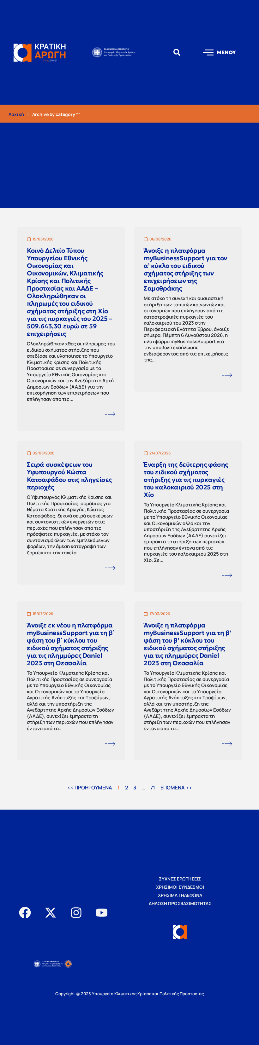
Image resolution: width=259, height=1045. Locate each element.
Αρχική (16, 114)
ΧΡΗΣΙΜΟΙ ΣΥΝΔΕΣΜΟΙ (180, 887)
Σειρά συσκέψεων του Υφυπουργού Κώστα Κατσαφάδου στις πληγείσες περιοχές (69, 475)
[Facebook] (25, 913)
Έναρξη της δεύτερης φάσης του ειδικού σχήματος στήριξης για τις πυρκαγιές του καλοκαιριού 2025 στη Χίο (186, 479)
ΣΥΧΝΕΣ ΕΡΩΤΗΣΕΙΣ (180, 879)
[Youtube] (102, 913)
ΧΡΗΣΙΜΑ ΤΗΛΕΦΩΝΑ (180, 895)
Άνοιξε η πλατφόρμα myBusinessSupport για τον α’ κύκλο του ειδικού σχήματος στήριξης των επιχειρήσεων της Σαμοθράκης (185, 269)
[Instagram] (76, 913)
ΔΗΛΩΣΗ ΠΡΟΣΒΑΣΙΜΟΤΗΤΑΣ (180, 903)
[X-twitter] (51, 913)
